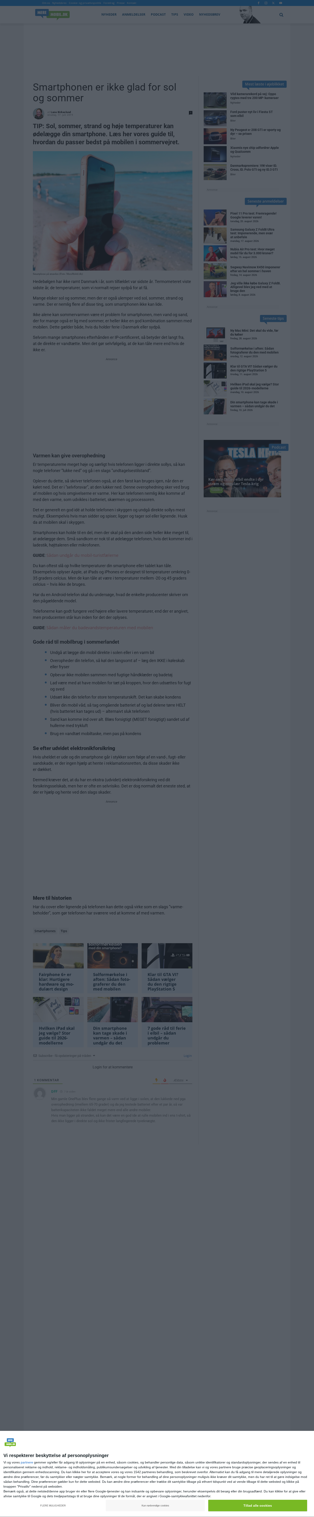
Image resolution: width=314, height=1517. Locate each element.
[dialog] (157, 1474)
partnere (27, 1462)
